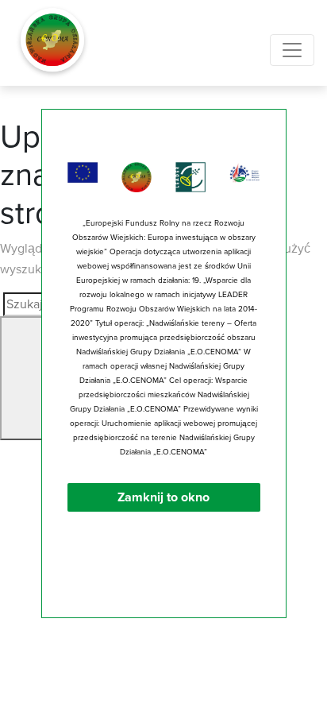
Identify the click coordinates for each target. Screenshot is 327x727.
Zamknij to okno (163, 497)
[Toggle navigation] (292, 50)
